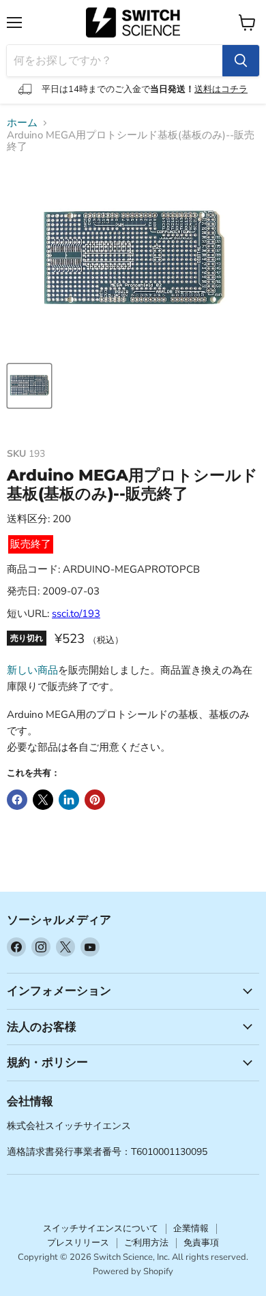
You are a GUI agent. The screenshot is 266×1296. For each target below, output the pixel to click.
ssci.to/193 (76, 613)
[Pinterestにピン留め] (95, 799)
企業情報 (191, 1228)
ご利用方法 (146, 1243)
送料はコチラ (221, 89)
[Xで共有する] (43, 799)
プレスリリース (78, 1243)
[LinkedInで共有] (69, 799)
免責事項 (201, 1243)
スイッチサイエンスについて (100, 1228)
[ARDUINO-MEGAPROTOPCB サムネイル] (29, 386)
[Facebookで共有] (17, 799)
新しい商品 (32, 670)
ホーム (22, 123)
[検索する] (240, 60)
